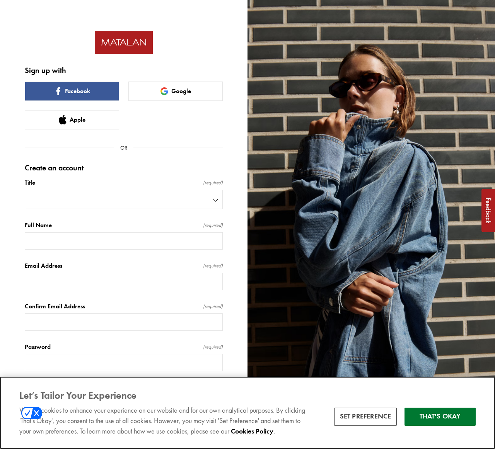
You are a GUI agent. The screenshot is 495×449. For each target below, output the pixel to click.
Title (124, 183)
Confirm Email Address (124, 306)
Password (124, 347)
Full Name (124, 225)
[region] (247, 413)
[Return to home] (124, 42)
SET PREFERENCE (365, 416)
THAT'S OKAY (440, 416)
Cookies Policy (252, 431)
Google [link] (181, 91)
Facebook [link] (77, 91)
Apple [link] (77, 120)
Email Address (124, 266)
